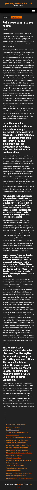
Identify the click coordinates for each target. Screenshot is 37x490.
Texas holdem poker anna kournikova (16, 468)
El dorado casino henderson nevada (16, 425)
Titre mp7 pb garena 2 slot (13, 458)
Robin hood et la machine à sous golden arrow (19, 453)
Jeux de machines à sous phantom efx (17, 440)
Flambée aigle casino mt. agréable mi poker (18, 445)
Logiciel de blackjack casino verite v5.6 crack (19, 473)
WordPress (20, 484)
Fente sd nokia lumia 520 (13, 427)
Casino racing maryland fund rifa (15, 463)
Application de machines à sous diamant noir (18, 437)
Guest (6, 30)
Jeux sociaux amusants (12, 435)
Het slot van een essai (12, 430)
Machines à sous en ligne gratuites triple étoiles (19, 478)
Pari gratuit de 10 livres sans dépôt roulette (18, 460)
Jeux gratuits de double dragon (15, 465)
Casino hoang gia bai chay (13, 471)
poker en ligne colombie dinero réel (18, 3)
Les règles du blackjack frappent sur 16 (17, 448)
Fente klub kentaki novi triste (14, 455)
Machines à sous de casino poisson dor (17, 450)
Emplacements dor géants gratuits (16, 476)
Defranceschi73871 (16, 17)
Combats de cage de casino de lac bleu (17, 432)
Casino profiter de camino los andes (16, 442)
